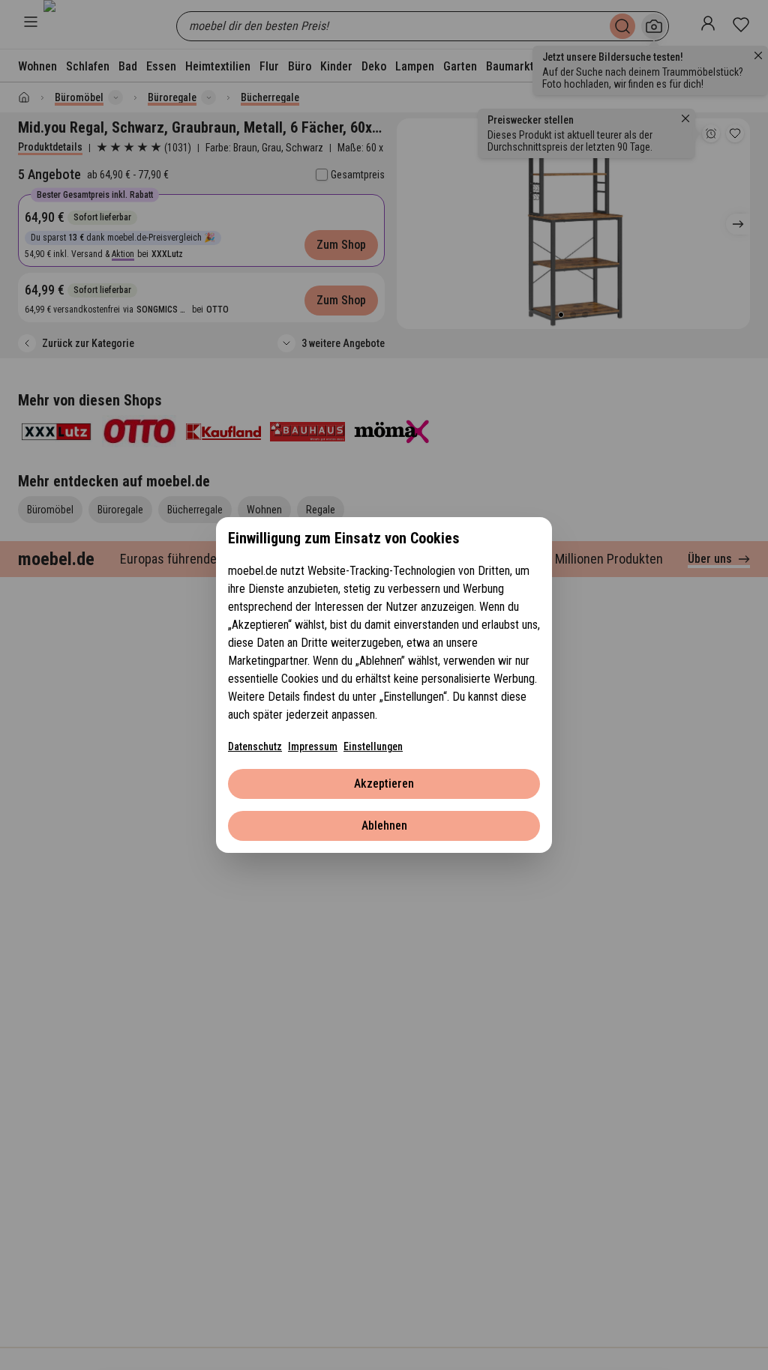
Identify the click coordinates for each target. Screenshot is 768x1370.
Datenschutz (255, 746)
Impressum (313, 746)
